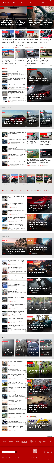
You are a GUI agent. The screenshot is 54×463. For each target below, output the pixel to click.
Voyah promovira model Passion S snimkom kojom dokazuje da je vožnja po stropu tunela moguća (39, 78)
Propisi (4, 176)
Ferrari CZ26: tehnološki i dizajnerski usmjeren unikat (45, 160)
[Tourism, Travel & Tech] (44, 441)
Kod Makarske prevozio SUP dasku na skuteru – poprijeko (38, 308)
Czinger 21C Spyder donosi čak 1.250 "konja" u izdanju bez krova (14, 250)
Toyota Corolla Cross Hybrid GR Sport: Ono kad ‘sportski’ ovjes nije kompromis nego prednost (13, 121)
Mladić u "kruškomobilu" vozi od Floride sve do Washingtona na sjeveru (39, 372)
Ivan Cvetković (5, 125)
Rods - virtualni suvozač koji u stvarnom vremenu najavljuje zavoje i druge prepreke (38, 270)
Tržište (22, 2)
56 (50, 65)
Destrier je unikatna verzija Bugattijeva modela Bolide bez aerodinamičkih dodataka (16, 327)
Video (21, 176)
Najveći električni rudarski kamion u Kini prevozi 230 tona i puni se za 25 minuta (14, 185)
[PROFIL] (50, 3)
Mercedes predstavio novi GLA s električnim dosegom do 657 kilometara (39, 407)
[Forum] (4, 441)
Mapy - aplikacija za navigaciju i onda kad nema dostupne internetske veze (30, 185)
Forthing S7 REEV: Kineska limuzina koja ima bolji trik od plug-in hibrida (45, 121)
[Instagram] (51, 452)
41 (25, 47)
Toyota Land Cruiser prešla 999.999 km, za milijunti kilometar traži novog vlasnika (45, 348)
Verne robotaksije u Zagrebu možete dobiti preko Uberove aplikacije (45, 61)
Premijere (19, 2)
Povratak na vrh (49, 436)
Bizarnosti (17, 51)
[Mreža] (17, 441)
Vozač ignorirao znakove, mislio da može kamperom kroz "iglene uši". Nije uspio (22, 185)
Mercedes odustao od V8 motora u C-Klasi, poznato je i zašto (45, 41)
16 (50, 412)
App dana (29, 176)
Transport (5, 51)
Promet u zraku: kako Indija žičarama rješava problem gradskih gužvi (33, 161)
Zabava (41, 341)
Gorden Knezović (10, 200)
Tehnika (26, 2)
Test (15, 2)
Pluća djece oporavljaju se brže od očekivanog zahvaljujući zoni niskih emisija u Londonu (8, 42)
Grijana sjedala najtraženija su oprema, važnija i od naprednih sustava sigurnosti (38, 288)
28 (50, 293)
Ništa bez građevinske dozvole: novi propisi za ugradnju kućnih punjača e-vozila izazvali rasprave (20, 42)
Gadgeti (46, 176)
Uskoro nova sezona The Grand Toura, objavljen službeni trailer (32, 42)
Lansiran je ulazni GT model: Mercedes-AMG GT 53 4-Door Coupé (38, 224)
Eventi (29, 2)
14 (50, 212)
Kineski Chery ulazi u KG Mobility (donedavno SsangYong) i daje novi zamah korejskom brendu (17, 269)
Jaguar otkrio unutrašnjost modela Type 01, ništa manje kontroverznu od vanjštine (13, 22)
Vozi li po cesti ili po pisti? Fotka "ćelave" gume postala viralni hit (20, 61)
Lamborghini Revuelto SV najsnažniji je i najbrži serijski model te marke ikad (38, 96)
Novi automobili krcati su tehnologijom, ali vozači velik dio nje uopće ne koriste (40, 22)
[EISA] (35, 451)
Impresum (27, 457)
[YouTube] (48, 452)
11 (25, 424)
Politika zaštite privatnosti (18, 457)
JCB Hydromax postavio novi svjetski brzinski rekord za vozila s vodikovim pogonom (15, 226)
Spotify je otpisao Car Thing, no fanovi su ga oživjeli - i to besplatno (47, 184)
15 (25, 126)
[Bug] (11, 441)
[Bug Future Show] (33, 441)
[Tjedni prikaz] (43, 3)
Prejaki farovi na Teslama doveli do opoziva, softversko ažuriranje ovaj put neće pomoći (39, 206)
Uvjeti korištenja (9, 457)
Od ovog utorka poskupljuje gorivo (32, 142)
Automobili (30, 51)
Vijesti (12, 2)
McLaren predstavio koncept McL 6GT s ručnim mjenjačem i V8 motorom (45, 143)
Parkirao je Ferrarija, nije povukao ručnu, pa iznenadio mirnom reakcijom (33, 349)
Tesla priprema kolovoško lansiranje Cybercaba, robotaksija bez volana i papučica (8, 61)
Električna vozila (31, 69)
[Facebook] (45, 452)
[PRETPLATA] (16, 452)
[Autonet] (24, 441)
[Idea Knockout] (40, 442)
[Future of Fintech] (50, 441)
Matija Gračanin (10, 158)
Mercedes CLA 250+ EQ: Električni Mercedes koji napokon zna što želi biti (33, 119)
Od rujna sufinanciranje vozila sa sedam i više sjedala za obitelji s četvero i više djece (39, 425)
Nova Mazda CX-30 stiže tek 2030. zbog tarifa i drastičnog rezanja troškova (32, 61)
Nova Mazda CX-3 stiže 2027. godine (15, 275)
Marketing (32, 457)
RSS (3, 457)
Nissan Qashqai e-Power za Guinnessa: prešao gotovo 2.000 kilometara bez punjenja (39, 325)
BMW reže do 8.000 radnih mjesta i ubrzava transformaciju (39, 390)
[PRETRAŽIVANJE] (46, 3)
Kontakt (37, 457)
